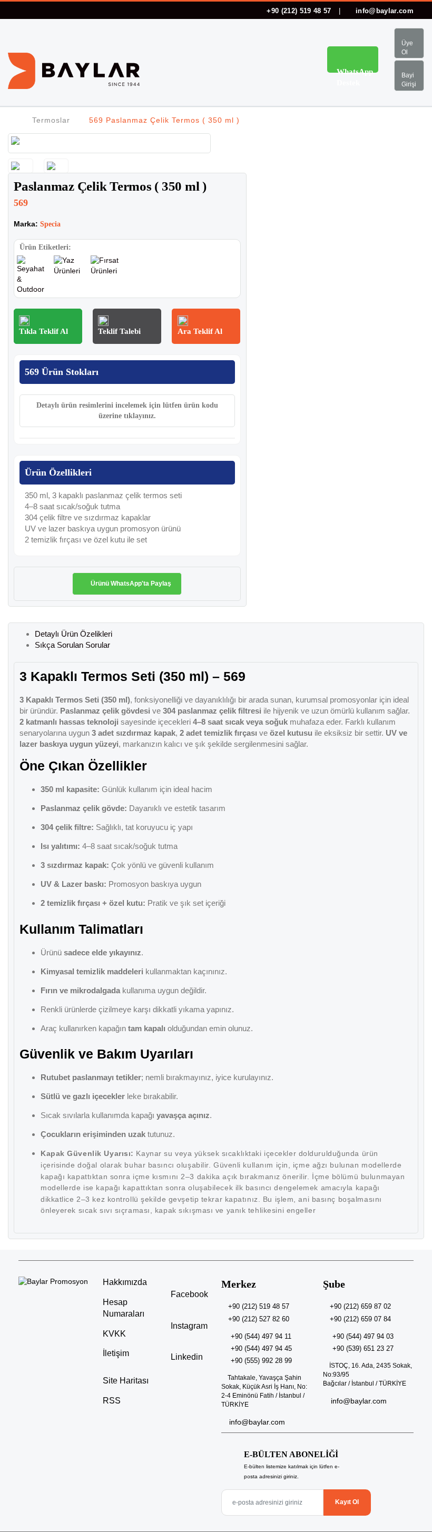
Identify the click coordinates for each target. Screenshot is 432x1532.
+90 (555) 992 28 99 (261, 1361)
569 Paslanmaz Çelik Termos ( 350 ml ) (164, 120)
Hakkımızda (125, 1282)
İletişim (116, 1353)
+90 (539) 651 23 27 (363, 1348)
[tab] (226, 633)
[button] (297, 61)
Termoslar (51, 120)
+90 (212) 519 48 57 (298, 11)
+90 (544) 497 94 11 (261, 1336)
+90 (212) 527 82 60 (258, 1319)
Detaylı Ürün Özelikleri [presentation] (73, 633)
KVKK (114, 1333)
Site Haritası (126, 1380)
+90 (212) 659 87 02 (360, 1306)
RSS (112, 1400)
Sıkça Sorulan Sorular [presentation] (72, 644)
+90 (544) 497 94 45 (261, 1348)
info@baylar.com (384, 11)
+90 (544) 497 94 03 (363, 1336)
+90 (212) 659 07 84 (360, 1319)
